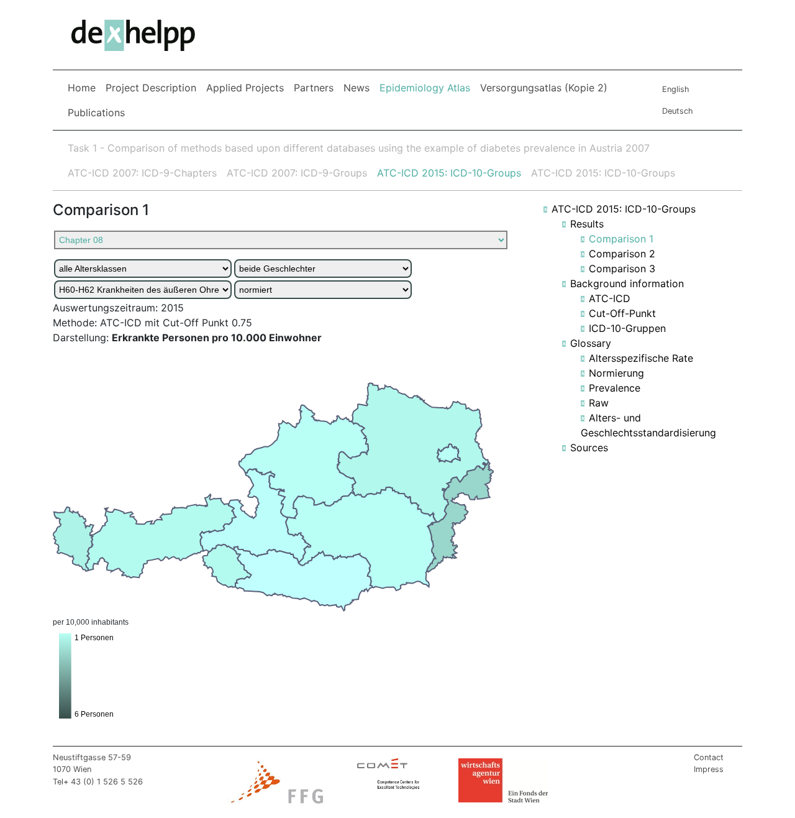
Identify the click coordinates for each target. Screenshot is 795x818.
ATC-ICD (609, 298)
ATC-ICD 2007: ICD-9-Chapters (142, 173)
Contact (709, 757)
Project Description (151, 87)
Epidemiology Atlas (427, 87)
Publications (96, 112)
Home (82, 87)
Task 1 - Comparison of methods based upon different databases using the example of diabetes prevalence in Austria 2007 (359, 148)
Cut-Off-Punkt (622, 313)
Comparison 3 (622, 268)
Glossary (590, 343)
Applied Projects (245, 87)
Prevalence (614, 388)
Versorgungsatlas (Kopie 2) (543, 87)
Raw (599, 403)
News (356, 87)
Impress (709, 769)
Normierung (616, 373)
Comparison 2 (622, 253)
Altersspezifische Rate (641, 358)
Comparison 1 (621, 238)
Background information (627, 283)
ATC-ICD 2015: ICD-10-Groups (449, 173)
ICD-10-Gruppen (627, 328)
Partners (314, 87)
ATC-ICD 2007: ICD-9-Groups (297, 173)
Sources (589, 447)
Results (587, 224)
